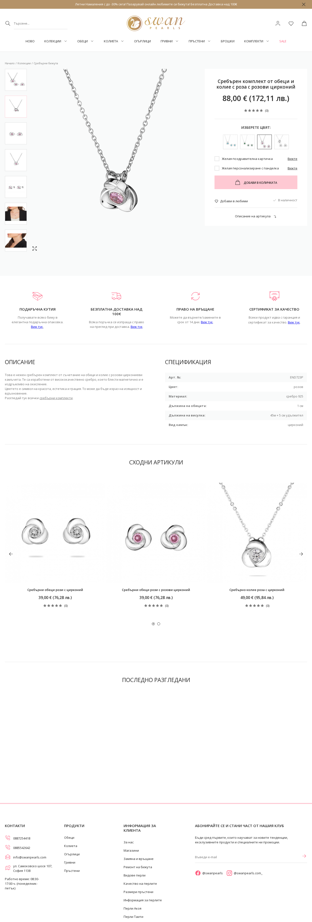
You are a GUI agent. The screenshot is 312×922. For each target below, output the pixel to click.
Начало (10, 63)
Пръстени (197, 41)
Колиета (111, 41)
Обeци (82, 41)
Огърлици (142, 41)
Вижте (292, 159)
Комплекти (253, 41)
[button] (153, 623)
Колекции (52, 41)
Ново (30, 41)
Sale (282, 41)
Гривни (167, 41)
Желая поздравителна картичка (247, 159)
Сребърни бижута (46, 63)
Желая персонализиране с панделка (250, 168)
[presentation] (11, 554)
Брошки (227, 41)
